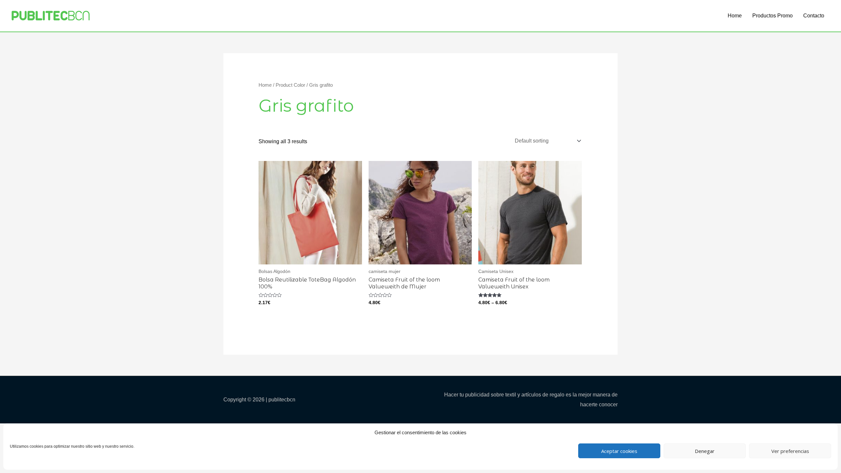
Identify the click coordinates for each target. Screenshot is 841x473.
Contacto (813, 15)
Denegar (705, 451)
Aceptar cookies (619, 451)
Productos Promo (772, 15)
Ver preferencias (790, 451)
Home (735, 15)
